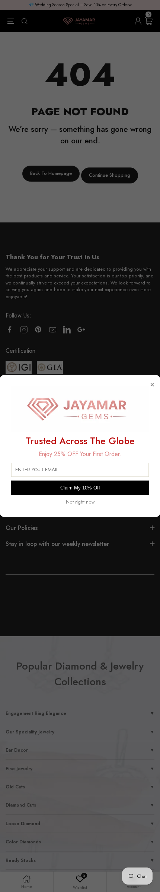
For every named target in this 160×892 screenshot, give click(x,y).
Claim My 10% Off (80, 488)
